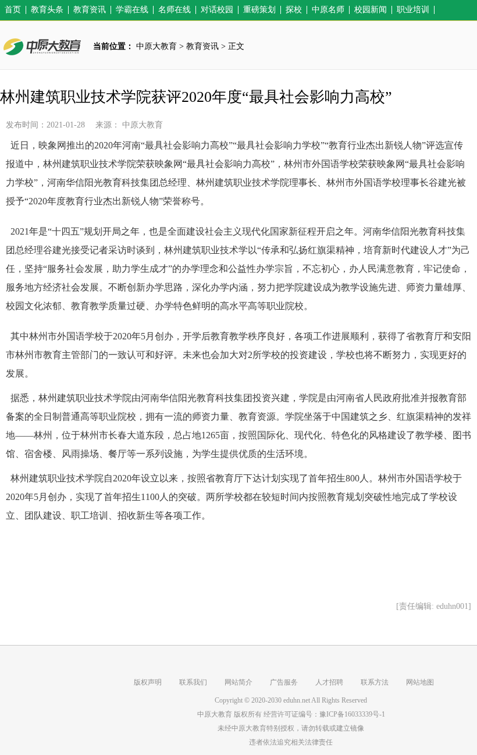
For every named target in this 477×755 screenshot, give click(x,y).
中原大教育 (156, 46)
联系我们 (193, 682)
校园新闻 (370, 10)
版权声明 (148, 682)
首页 (13, 10)
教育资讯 (89, 10)
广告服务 (284, 682)
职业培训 (413, 10)
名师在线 (174, 10)
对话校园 (217, 10)
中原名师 (328, 10)
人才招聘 (329, 682)
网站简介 (238, 682)
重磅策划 (259, 10)
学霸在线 (132, 10)
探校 (294, 10)
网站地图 (420, 682)
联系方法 (375, 682)
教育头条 (47, 10)
